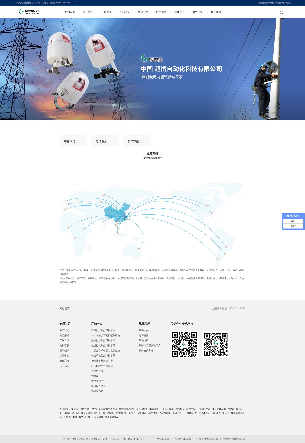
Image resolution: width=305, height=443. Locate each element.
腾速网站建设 (111, 417)
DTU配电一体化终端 (102, 365)
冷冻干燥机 (168, 409)
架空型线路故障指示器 (103, 340)
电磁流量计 (178, 413)
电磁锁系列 (97, 391)
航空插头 (190, 409)
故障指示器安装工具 (149, 345)
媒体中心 (179, 11)
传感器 (94, 375)
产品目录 (125, 11)
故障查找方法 (146, 350)
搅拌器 (231, 409)
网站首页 (70, 11)
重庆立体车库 (219, 409)
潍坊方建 (84, 409)
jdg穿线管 (153, 413)
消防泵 (94, 409)
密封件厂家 (121, 413)
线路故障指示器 (182, 439)
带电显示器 (97, 381)
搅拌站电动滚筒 (127, 409)
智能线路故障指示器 (234, 439)
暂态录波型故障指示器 (103, 355)
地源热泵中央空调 (108, 409)
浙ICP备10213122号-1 (135, 439)
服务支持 (198, 11)
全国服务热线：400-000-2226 (228, 308)
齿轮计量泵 (204, 413)
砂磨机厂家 (191, 413)
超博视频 (101, 141)
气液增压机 (165, 413)
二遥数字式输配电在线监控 (105, 350)
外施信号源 (97, 371)
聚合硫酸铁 (142, 409)
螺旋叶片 (216, 413)
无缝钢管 (141, 413)
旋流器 (74, 409)
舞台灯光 (180, 409)
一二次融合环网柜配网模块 (105, 335)
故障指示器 (163, 439)
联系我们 (216, 11)
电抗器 (132, 413)
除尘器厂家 (99, 413)
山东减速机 (97, 417)
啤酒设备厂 (155, 409)
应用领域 (161, 11)
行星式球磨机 (70, 417)
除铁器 (67, 413)
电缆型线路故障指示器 (103, 345)
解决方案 (133, 141)
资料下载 (143, 11)
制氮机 (110, 413)
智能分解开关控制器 (102, 360)
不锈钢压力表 (203, 409)
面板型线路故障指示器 (103, 330)
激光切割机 (86, 413)
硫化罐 (75, 413)
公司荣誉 (106, 11)
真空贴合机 (84, 417)
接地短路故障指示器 (207, 439)
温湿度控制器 (98, 386)
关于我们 (88, 11)
